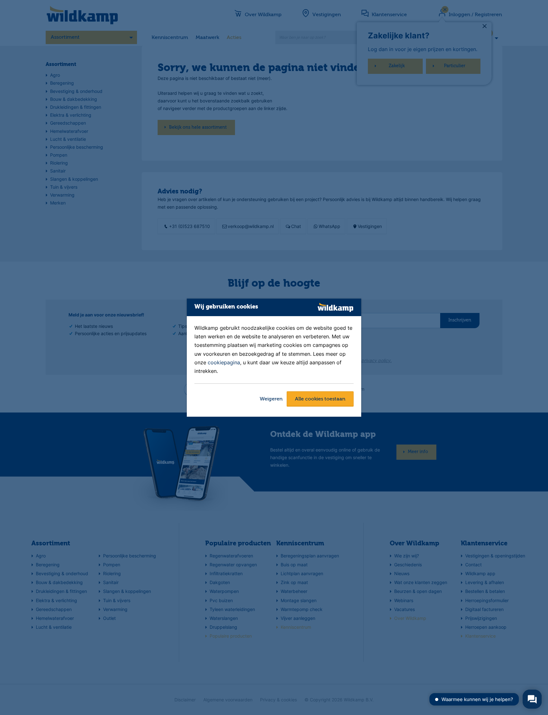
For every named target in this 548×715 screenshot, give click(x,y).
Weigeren (271, 399)
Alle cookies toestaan (320, 399)
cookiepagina (224, 362)
